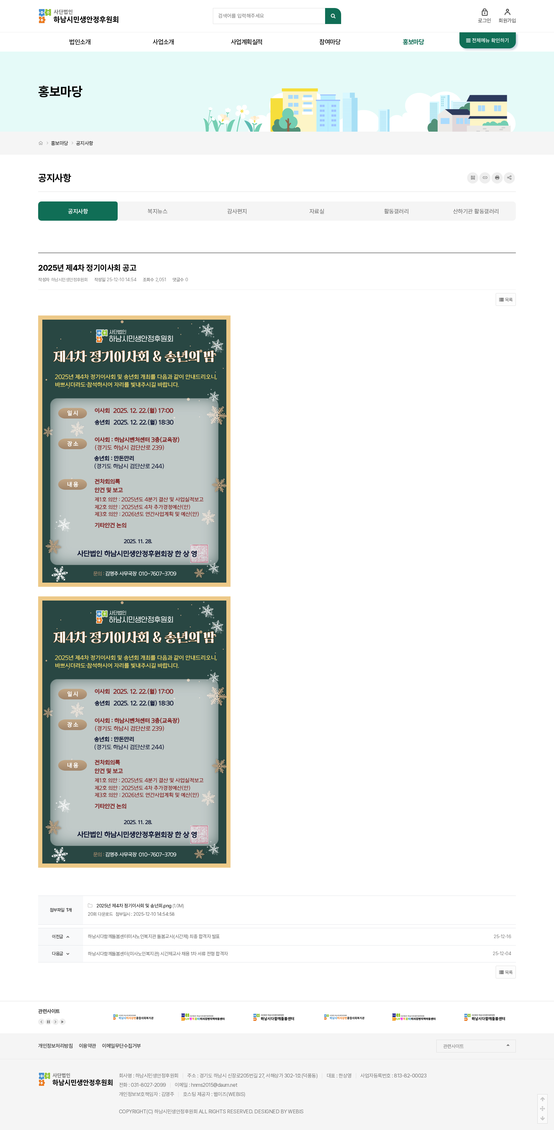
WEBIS (296, 1112)
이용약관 (87, 1046)
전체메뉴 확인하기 (490, 40)
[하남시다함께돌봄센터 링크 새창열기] (274, 1013)
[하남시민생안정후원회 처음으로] (78, 12)
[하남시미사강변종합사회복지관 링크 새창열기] (133, 1013)
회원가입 (507, 21)
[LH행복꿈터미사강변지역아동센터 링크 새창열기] (204, 1013)
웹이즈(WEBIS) (230, 1094)
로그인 (484, 21)
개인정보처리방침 (55, 1046)
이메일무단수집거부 (121, 1046)
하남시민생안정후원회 (175, 1112)
